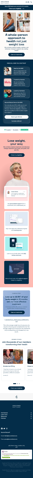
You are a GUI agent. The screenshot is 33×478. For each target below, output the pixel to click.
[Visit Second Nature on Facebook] (2, 428)
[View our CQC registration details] (16, 454)
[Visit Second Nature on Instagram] (7, 428)
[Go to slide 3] (19, 384)
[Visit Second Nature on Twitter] (4, 428)
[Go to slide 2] (17, 384)
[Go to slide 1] (15, 384)
